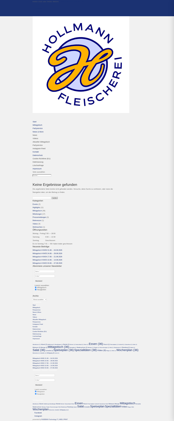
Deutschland (79, 344)
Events (35, 204)
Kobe (135, 344)
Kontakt (35, 326)
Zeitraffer (43, 353)
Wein (114, 350)
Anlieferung (50, 344)
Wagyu (108, 350)
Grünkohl (121, 344)
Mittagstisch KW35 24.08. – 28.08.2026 (47, 253)
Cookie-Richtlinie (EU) (41, 159)
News (35, 135)
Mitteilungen (37, 214)
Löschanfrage (38, 165)
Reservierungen (104, 347)
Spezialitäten (85, 350)
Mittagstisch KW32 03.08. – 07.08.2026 (47, 263)
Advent (44, 344)
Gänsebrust (128, 344)
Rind (111, 347)
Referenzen (37, 220)
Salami (132, 347)
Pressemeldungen (39, 217)
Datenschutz (37, 329)
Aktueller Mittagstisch (41, 142)
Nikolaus (91, 347)
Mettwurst (36, 347)
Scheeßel (49, 350)
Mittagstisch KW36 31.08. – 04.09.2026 (47, 250)
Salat (39, 350)
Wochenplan (127, 350)
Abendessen (36, 344)
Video (101, 350)
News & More (38, 132)
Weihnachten (37, 227)
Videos (35, 138)
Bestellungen (59, 344)
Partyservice (38, 145)
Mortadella (73, 347)
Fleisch (106, 344)
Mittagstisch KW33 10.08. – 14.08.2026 (47, 260)
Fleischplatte (114, 344)
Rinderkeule (117, 347)
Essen (96, 343)
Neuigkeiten (41, 290)
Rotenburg (126, 347)
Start (34, 305)
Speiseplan (63, 350)
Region (96, 347)
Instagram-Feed (39, 149)
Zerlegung (50, 353)
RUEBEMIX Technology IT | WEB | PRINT (54, 419)
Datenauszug (38, 162)
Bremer (72, 344)
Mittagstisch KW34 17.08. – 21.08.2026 (47, 257)
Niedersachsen (82, 347)
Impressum (36, 338)
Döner (86, 344)
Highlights (36, 207)
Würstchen (36, 353)
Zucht (57, 353)
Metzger (44, 347)
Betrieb (66, 344)
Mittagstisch (37, 211)
